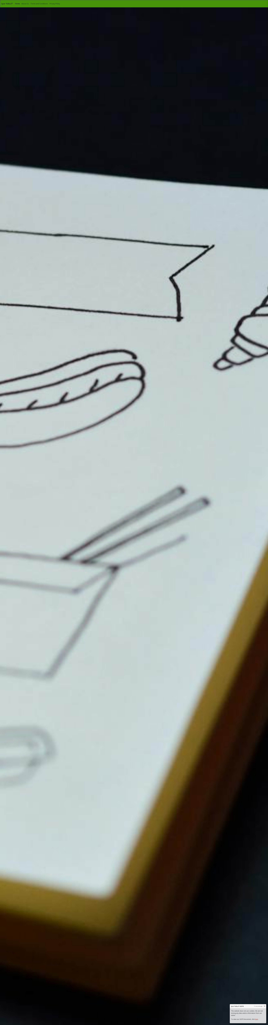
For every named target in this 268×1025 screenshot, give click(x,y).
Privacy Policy (55, 4)
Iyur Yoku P (7, 3)
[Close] (264, 1006)
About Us (25, 4)
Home (18, 3)
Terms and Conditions (39, 4)
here (256, 1019)
